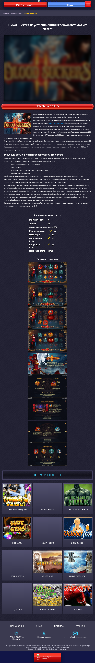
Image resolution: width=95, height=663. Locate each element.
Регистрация (25, 4)
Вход (69, 4)
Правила (59, 626)
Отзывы (80, 626)
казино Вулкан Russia (56, 123)
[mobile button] (88, 4)
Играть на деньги (47, 106)
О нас (39, 626)
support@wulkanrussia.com (75, 637)
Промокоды (17, 626)
